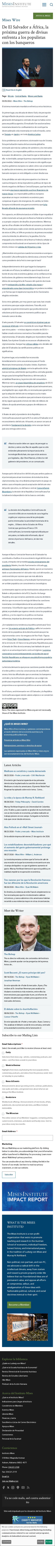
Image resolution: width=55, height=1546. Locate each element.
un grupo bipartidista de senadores (30, 383)
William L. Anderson (34, 855)
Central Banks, (21, 96)
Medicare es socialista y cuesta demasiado (25, 771)
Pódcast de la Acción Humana (14, 1384)
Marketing (7, 1144)
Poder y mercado (22, 775)
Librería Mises (7, 1414)
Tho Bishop (28, 101)
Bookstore (11, 1097)
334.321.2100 (13, 1467)
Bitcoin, (11, 96)
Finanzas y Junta (9, 1418)
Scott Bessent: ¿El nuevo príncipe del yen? (24, 973)
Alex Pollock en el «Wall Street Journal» (23, 827)
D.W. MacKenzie (38, 775)
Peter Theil (11, 639)
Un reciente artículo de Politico (22, 629)
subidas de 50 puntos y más (29, 247)
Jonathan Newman (12, 981)
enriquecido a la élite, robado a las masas (25, 285)
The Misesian (12, 1113)
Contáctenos (7, 1435)
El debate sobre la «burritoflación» (21, 1009)
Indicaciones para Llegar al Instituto (17, 1402)
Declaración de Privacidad (13, 1431)
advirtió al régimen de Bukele (14, 368)
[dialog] (27, 1535)
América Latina (34, 135)
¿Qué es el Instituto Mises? (13, 1398)
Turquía (7, 135)
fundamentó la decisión (21, 425)
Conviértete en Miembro (12, 1406)
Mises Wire (11, 20)
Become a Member (19, 1305)
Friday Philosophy (22, 802)
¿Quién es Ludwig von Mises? (14, 1364)
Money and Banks (35, 96)
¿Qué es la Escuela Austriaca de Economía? (19, 1368)
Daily (8, 1052)
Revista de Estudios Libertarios (15, 1376)
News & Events (12, 1081)
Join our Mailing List (10, 1481)
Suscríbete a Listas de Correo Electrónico (19, 1422)
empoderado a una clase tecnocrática (18, 288)
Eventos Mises (8, 1410)
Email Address (9, 1131)
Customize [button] (7, 1542)
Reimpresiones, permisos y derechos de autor (23, 746)
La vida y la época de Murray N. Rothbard (24, 798)
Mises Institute (37, 832)
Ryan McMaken (32, 887)
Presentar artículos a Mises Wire (17, 740)
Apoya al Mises (43, 16)
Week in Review (13, 1065)
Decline (41, 1542)
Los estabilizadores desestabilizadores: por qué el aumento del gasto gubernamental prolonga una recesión (27, 848)
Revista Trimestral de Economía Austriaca (19, 1372)
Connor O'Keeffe (11, 1017)
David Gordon (37, 802)
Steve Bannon (24, 639)
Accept (49, 1542)
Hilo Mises (6, 1380)
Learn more (46, 1154)
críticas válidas (32, 344)
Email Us (5, 1477)
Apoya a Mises (8, 1427)
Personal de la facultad (11, 1439)
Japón (16, 135)
